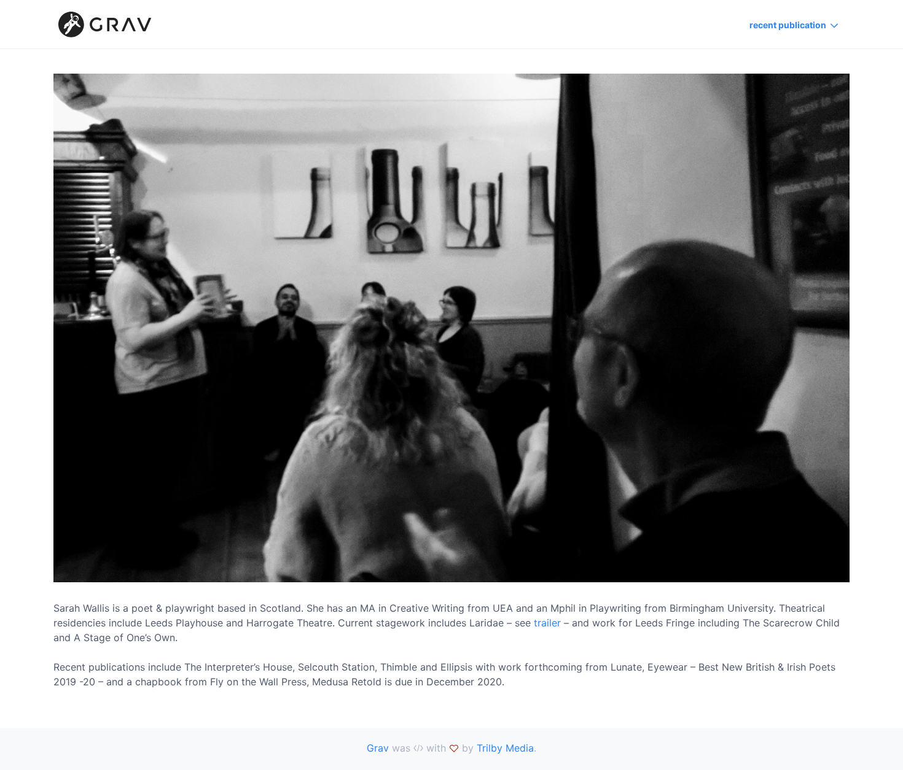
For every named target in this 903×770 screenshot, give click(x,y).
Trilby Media (505, 748)
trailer (547, 623)
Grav (378, 748)
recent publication (787, 25)
